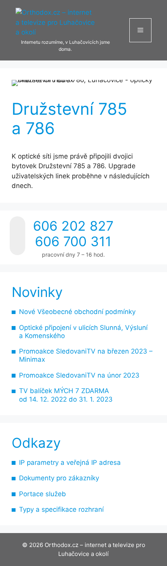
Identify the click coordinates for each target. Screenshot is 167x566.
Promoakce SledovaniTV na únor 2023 (79, 375)
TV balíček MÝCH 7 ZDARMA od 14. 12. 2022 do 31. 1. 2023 (66, 395)
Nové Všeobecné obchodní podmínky (77, 312)
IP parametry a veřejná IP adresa (70, 462)
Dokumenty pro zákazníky (59, 478)
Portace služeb (42, 494)
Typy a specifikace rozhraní (61, 509)
